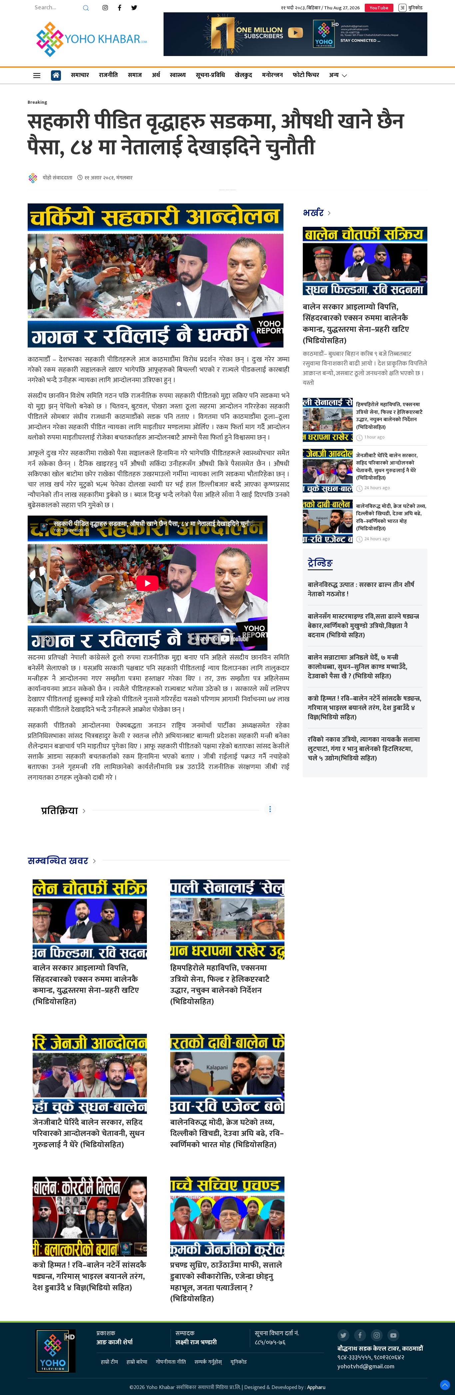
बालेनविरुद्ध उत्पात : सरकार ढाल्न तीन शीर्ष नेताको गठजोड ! (361, 589)
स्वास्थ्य (178, 75)
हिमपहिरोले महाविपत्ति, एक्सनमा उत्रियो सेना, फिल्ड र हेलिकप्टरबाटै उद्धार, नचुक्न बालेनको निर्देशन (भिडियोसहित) (219, 984)
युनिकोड (415, 8)
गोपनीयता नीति (171, 1362)
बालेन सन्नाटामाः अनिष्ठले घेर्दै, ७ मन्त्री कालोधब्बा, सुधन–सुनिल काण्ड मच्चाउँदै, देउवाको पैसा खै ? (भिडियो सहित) (357, 667)
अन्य (334, 75)
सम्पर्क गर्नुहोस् (208, 1362)
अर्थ (156, 75)
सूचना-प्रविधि (210, 75)
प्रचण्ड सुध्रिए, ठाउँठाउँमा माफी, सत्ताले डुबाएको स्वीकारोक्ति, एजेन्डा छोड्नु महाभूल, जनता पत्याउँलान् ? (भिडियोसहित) (226, 1282)
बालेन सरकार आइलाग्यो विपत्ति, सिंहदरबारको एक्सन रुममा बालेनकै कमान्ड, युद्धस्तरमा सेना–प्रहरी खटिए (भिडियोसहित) (86, 984)
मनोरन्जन (272, 75)
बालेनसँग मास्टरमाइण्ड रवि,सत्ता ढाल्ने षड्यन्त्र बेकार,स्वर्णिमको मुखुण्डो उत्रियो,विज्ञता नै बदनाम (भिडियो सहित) (363, 626)
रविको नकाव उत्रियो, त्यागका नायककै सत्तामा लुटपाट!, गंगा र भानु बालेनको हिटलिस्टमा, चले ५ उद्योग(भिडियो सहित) (364, 749)
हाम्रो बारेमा (137, 1362)
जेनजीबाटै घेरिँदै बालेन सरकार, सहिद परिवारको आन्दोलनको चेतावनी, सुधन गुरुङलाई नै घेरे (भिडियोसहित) (89, 1134)
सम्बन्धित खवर (58, 861)
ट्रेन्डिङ (320, 563)
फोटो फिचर (306, 75)
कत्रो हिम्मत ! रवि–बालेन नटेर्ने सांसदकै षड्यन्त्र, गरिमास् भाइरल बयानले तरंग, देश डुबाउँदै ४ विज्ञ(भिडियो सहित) (89, 1276)
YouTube (379, 8)
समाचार (80, 75)
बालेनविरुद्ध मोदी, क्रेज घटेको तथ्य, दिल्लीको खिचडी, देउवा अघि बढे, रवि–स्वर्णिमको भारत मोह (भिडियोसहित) (227, 1134)
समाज (135, 75)
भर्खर (314, 213)
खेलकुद (243, 75)
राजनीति (108, 75)
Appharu (316, 1387)
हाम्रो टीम (109, 1362)
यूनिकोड (238, 1362)
